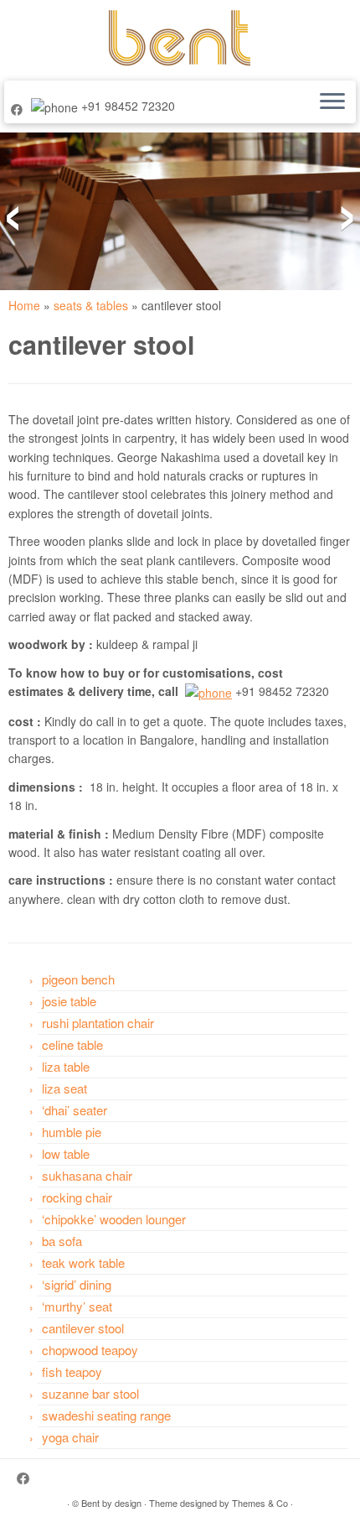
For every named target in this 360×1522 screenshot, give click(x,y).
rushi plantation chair (98, 1022)
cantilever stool (83, 1328)
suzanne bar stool (90, 1393)
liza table (66, 1066)
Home (24, 305)
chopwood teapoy (90, 1349)
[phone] (208, 691)
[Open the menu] (332, 102)
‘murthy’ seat (77, 1306)
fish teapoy (72, 1371)
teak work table (83, 1262)
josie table (69, 1001)
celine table (72, 1044)
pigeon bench (78, 979)
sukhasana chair (87, 1175)
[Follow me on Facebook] (19, 109)
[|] (180, 38)
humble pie (71, 1131)
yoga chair (70, 1437)
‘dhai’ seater (74, 1110)
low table (66, 1153)
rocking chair (77, 1197)
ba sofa (62, 1240)
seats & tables (91, 305)
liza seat (64, 1088)
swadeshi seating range (106, 1415)
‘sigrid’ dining (76, 1284)
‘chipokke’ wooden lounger (114, 1219)
